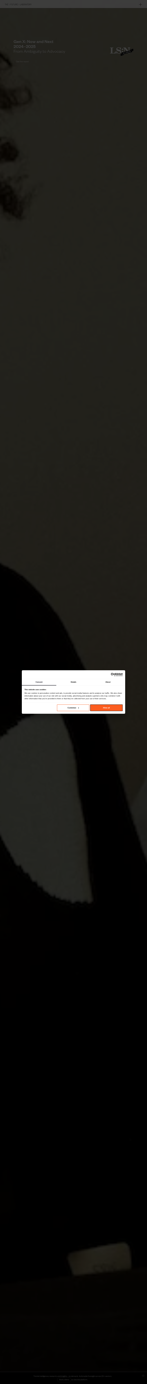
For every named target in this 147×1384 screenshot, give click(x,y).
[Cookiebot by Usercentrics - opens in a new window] (113, 674)
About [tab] (107, 682)
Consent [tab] (39, 682)
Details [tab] (73, 682)
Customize (72, 708)
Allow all (106, 708)
